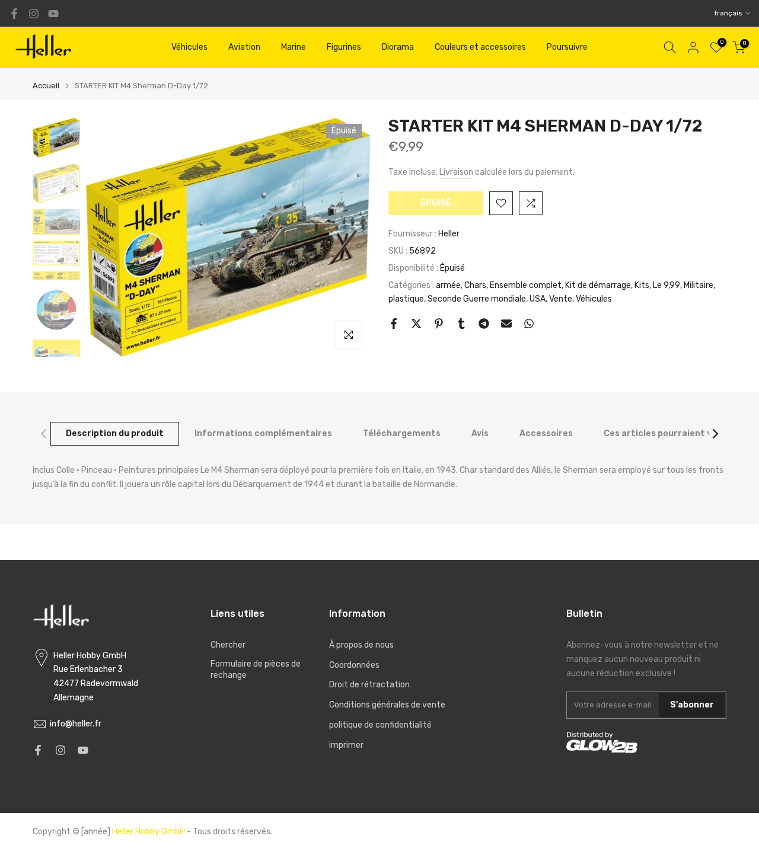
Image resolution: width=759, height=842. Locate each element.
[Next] (714, 434)
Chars (475, 285)
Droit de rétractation (369, 685)
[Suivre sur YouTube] (53, 14)
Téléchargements (402, 433)
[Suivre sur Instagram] (33, 14)
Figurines (344, 47)
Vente (560, 299)
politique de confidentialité (380, 725)
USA (538, 299)
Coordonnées (354, 665)
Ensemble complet (526, 285)
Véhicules (189, 47)
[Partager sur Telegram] (484, 323)
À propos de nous (361, 645)
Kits (641, 285)
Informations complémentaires (263, 433)
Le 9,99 (666, 285)
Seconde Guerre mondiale (477, 299)
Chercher (228, 645)
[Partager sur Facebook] (393, 323)
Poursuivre (567, 47)
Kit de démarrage (598, 285)
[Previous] (44, 434)
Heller (449, 234)
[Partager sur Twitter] (416, 323)
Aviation (244, 47)
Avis (480, 433)
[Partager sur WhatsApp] (529, 323)
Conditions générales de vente (387, 705)
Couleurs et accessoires (480, 47)
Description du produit (115, 433)
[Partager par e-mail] (506, 323)
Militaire (698, 285)
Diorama (398, 47)
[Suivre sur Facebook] (14, 14)
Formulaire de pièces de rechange (256, 670)
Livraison (456, 172)
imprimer (346, 745)
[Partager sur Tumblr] (461, 323)
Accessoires (546, 433)
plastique (406, 299)
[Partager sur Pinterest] (438, 323)
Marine (293, 47)
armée (448, 285)
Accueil (46, 85)
